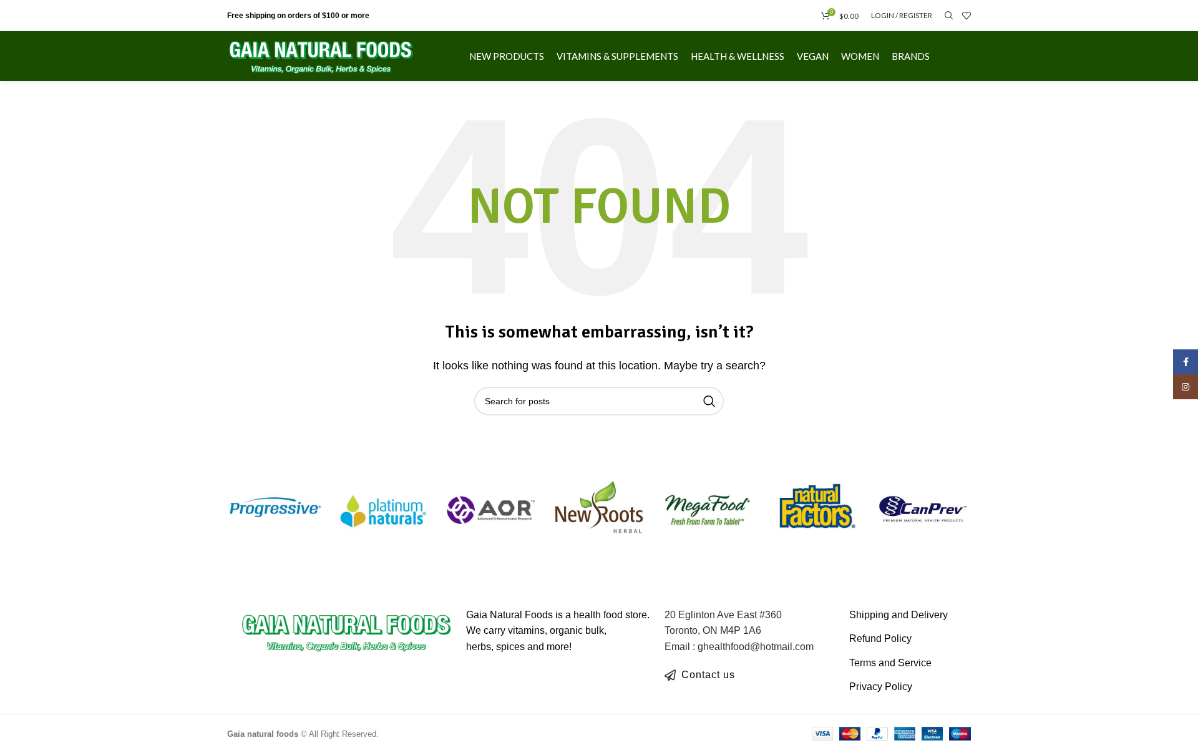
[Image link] (347, 631)
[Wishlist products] (966, 15)
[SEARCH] (709, 401)
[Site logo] (321, 55)
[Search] (947, 15)
